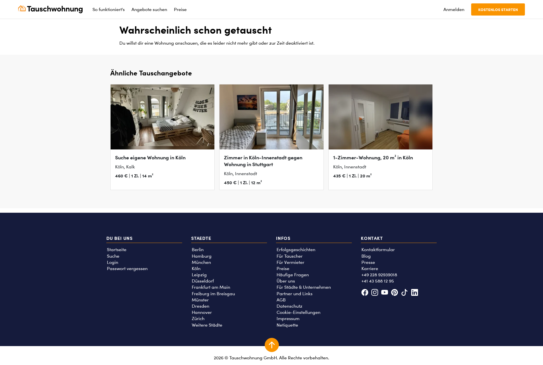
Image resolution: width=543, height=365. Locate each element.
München (201, 262)
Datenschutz (289, 306)
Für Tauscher (290, 256)
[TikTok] (404, 293)
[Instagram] (374, 293)
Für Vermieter (290, 262)
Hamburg (202, 256)
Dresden (200, 306)
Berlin (198, 249)
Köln (196, 268)
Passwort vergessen (127, 268)
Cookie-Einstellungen (298, 312)
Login (112, 262)
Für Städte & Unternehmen (304, 287)
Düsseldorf (203, 281)
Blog (366, 256)
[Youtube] (384, 293)
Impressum (288, 318)
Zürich (198, 318)
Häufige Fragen (293, 274)
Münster (200, 300)
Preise (283, 268)
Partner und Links (295, 293)
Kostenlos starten (498, 9)
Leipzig (199, 274)
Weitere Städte (207, 325)
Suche (113, 256)
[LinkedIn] (414, 293)
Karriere (369, 268)
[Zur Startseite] (50, 9)
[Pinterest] (394, 293)
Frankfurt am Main (211, 287)
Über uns (286, 281)
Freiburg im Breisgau (213, 293)
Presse (368, 262)
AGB (281, 300)
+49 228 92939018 (379, 274)
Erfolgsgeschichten (296, 249)
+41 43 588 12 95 (377, 281)
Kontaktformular (378, 249)
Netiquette (287, 325)
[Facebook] (365, 293)
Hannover (202, 312)
